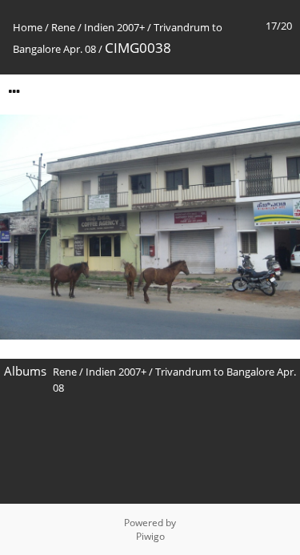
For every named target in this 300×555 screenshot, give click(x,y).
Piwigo (150, 536)
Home (27, 27)
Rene (63, 27)
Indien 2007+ (114, 27)
